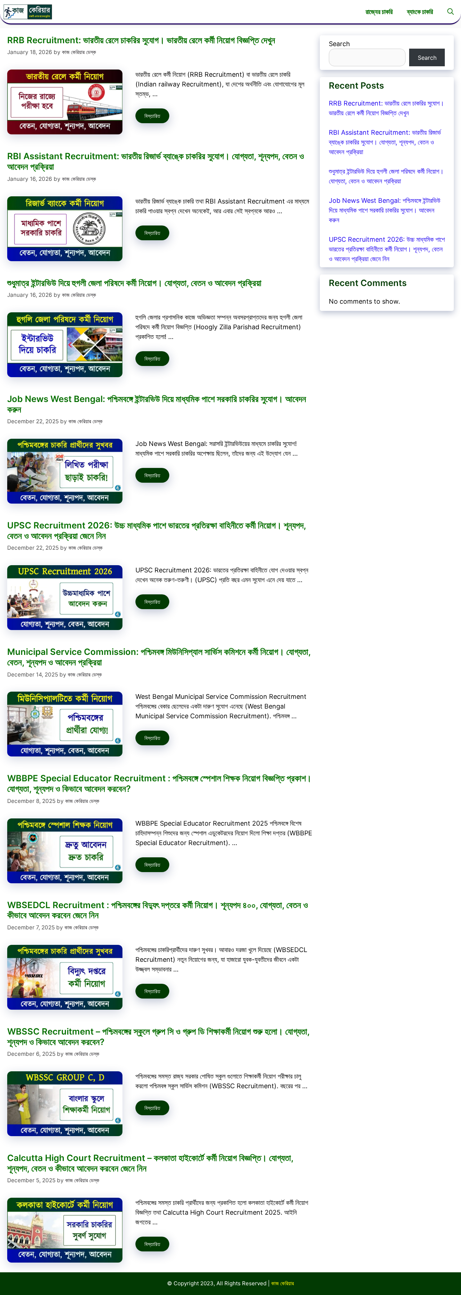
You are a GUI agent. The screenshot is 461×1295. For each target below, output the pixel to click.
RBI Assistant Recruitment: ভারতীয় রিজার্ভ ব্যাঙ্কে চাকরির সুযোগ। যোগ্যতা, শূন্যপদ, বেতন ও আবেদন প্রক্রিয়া (155, 161)
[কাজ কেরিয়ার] (28, 11)
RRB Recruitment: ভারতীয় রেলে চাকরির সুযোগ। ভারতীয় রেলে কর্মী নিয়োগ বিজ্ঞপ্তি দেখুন (141, 40)
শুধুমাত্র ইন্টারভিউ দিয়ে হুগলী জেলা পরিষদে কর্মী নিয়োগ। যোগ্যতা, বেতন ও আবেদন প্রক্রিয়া (134, 283)
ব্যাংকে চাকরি (420, 11)
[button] (450, 11)
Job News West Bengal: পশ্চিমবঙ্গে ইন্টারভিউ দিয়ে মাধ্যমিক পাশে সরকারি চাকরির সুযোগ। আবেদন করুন (156, 404)
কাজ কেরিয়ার (282, 1283)
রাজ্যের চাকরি (379, 11)
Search (339, 44)
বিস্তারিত (152, 116)
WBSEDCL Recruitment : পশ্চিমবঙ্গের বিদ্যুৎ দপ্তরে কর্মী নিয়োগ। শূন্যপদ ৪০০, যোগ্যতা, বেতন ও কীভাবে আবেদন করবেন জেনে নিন (157, 910)
